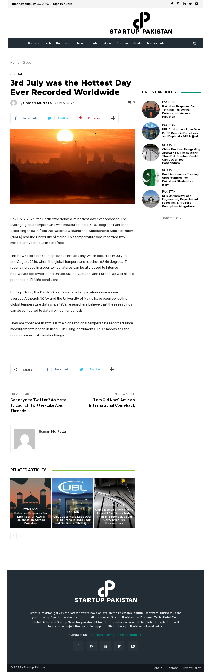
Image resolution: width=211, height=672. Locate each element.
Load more (170, 218)
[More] (113, 118)
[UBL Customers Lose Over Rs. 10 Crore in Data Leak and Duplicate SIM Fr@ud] (72, 503)
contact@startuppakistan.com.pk (115, 635)
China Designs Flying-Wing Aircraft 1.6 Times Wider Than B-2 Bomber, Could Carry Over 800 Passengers (114, 516)
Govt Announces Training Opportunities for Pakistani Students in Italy (180, 179)
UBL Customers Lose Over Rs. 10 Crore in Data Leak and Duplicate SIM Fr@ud (72, 520)
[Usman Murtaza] (14, 103)
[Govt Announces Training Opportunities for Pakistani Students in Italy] (151, 177)
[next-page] (22, 536)
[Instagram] (178, 4)
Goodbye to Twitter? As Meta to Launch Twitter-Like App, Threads (38, 405)
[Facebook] (172, 4)
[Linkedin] (184, 4)
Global (27, 62)
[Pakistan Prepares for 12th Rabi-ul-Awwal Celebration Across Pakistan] (30, 503)
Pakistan (30, 508)
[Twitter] (190, 4)
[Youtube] (197, 4)
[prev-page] (13, 536)
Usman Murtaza (37, 103)
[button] (195, 43)
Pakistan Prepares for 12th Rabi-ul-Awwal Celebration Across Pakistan (30, 518)
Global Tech (114, 505)
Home (14, 62)
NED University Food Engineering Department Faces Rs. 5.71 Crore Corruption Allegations (180, 201)
